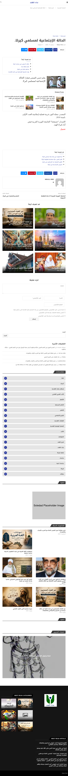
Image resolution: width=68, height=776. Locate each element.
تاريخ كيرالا (51, 8)
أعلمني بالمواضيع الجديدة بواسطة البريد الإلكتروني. (51, 316)
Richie (64, 357)
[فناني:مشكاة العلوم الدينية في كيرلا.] (17, 262)
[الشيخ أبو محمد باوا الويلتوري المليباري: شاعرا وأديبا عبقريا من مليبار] (17, 567)
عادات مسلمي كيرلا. (57, 268)
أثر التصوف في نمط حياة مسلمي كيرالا (52, 157)
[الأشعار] (25, 726)
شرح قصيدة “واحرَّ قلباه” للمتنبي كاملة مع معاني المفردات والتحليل (52, 754)
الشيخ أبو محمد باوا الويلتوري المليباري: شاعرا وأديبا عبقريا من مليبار (19, 580)
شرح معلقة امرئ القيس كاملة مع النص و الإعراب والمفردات (41, 353)
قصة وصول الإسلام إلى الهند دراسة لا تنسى (34, 655)
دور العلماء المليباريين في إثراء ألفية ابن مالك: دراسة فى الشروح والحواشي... (19, 223)
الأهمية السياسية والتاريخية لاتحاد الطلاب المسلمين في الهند (14, 97)
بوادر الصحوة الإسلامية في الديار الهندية (18, 72)
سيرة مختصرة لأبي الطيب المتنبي (22, 609)
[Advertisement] (34, 22)
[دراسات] (25, 703)
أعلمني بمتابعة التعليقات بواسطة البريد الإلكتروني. (51, 312)
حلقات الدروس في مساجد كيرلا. (21, 64)
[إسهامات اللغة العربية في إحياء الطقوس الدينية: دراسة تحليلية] (17, 539)
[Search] (1, 2)
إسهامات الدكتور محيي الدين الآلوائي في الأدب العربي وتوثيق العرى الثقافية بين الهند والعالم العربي (52, 581)
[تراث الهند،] (25, 715)
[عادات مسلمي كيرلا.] (50, 262)
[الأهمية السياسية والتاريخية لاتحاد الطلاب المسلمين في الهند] (29, 98)
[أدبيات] (8, 726)
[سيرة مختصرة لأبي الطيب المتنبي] (17, 597)
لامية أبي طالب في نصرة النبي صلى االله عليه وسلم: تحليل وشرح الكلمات (52, 749)
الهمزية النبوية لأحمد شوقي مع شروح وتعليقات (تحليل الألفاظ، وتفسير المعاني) (53, 744)
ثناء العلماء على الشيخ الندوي (51, 357)
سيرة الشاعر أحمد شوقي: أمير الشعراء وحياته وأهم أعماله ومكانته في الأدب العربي (52, 765)
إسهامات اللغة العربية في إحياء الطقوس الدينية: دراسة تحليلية (18, 552)
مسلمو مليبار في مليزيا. (23, 69)
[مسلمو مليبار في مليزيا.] (29, 106)
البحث (64, 332)
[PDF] (8, 703)
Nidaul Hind (60, 45)
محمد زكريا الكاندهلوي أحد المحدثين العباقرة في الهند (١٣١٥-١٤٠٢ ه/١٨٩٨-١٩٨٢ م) (36, 365)
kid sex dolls (62, 353)
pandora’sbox (62, 361)
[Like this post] (54, 49)
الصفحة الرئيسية (61, 8)
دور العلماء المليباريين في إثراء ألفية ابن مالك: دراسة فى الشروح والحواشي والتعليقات (45, 98)
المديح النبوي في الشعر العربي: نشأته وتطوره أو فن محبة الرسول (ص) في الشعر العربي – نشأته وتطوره (35, 348)
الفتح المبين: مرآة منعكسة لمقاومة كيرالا (52, 159)
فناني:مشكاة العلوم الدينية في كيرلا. (20, 268)
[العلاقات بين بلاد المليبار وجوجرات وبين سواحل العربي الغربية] (60, 107)
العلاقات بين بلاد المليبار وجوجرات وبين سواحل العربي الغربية (45, 106)
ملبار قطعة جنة (25, 67)
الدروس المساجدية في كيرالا (55, 165)
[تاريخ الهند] (8, 715)
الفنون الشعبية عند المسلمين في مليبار (52, 162)
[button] (4, 657)
